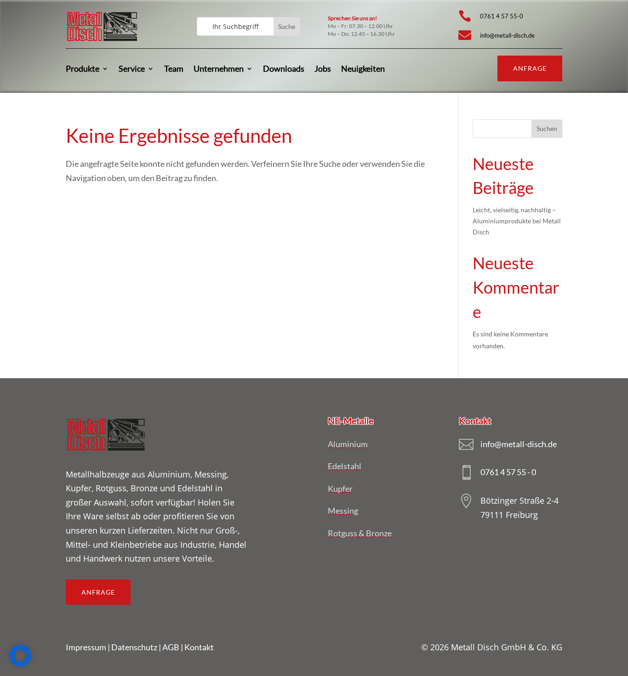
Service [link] (132, 68)
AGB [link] (170, 647)
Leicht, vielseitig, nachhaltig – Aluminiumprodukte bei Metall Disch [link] (517, 221)
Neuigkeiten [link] (363, 68)
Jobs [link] (322, 68)
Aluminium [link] (348, 444)
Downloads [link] (283, 68)
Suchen (547, 128)
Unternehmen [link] (219, 68)
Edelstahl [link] (344, 466)
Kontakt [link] (199, 647)
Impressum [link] (86, 647)
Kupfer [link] (340, 488)
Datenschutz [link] (134, 647)
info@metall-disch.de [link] (507, 35)
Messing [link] (343, 511)
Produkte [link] (82, 68)
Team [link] (173, 68)
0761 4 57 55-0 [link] (501, 16)
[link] (102, 41)
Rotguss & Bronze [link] (360, 533)
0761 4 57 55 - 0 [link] (508, 472)
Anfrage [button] (530, 68)
